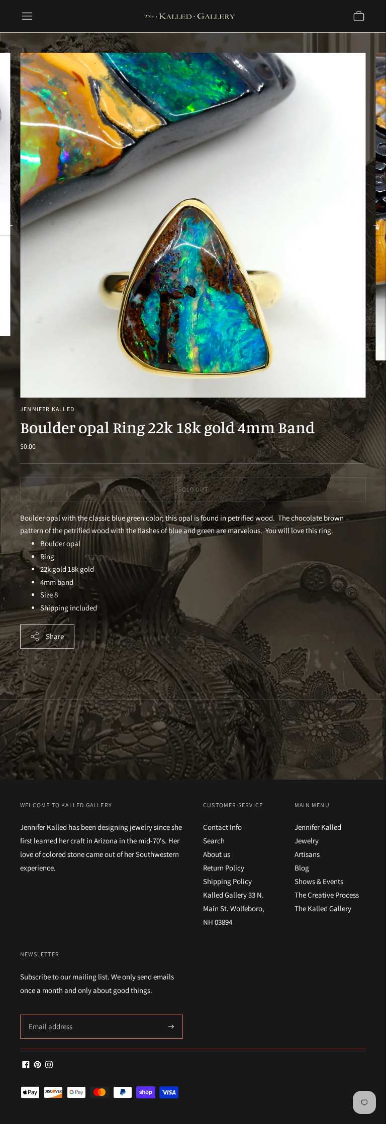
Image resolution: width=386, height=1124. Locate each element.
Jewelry (307, 840)
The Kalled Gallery (323, 908)
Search (214, 840)
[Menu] (27, 16)
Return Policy (223, 867)
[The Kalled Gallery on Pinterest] (37, 1065)
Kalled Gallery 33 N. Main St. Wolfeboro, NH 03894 (233, 908)
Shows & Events (319, 881)
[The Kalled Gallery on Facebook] (26, 1065)
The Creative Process (327, 895)
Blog (302, 867)
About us (216, 854)
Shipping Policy (227, 881)
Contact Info (222, 827)
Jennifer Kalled (47, 409)
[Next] (376, 225)
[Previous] (10, 225)
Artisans (307, 854)
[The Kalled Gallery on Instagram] (49, 1065)
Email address (49, 1015)
